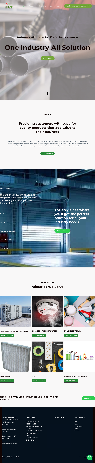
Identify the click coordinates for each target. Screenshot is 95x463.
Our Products (41, 6)
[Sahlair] (8, 6)
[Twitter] (63, 417)
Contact (58, 6)
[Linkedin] (61, 417)
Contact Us (88, 398)
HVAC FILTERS (31, 433)
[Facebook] (55, 417)
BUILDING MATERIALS (34, 431)
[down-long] (47, 80)
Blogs (51, 6)
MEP (27, 435)
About (31, 6)
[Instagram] (58, 417)
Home (24, 6)
